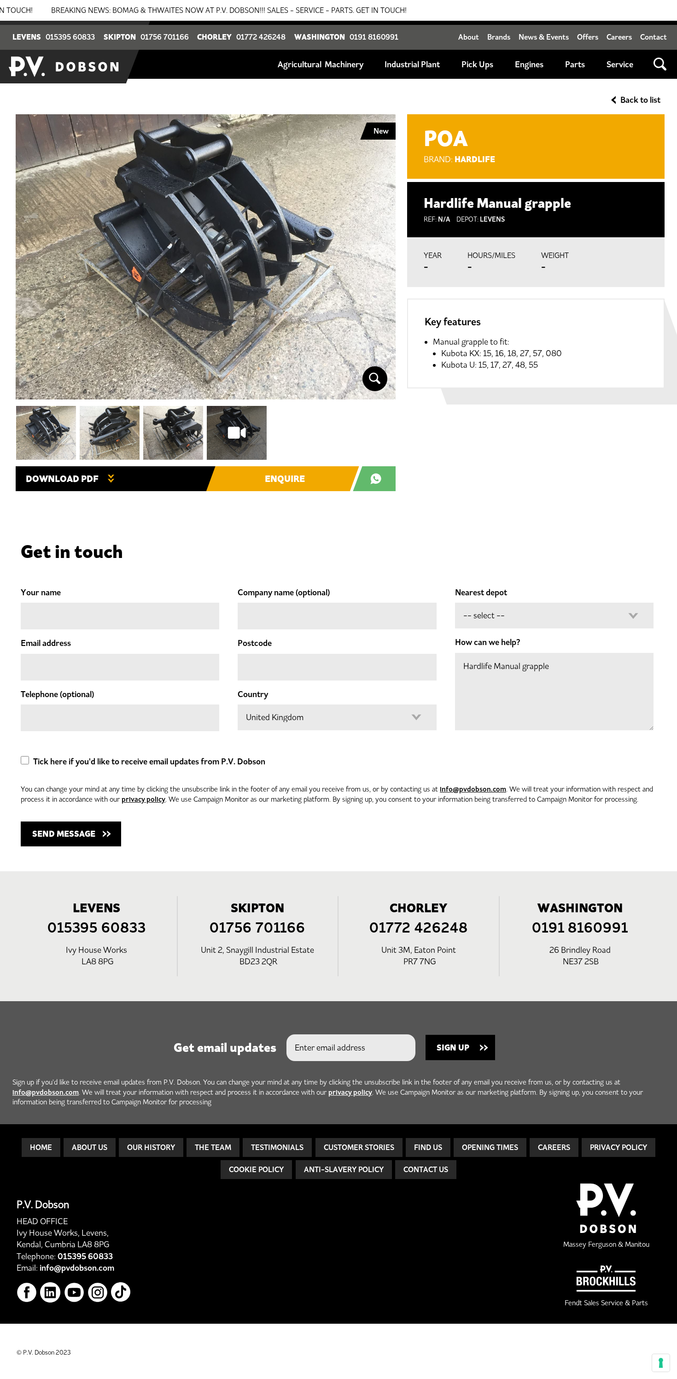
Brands (498, 36)
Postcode (255, 643)
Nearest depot (481, 592)
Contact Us (425, 1169)
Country (253, 694)
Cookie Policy (256, 1169)
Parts (575, 64)
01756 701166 (164, 36)
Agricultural (299, 64)
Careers (619, 36)
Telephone (57, 694)
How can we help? (487, 642)
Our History (151, 1147)
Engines (529, 64)
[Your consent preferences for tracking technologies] (661, 1363)
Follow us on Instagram (98, 1292)
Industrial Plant (412, 64)
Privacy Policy (618, 1147)
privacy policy (143, 799)
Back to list (640, 100)
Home (41, 1147)
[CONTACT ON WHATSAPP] (378, 478)
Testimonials (277, 1147)
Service (620, 64)
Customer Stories (359, 1147)
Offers (587, 36)
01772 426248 (261, 36)
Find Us (428, 1147)
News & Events (544, 36)
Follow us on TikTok (121, 1292)
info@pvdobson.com (473, 789)
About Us (89, 1147)
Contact (653, 36)
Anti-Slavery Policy (344, 1169)
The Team (213, 1147)
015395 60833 (70, 36)
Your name (41, 592)
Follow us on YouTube (74, 1292)
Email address (46, 643)
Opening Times (490, 1147)
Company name (284, 592)
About (468, 36)
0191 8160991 (374, 36)
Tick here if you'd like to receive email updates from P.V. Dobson (149, 762)
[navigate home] (64, 52)
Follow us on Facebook (27, 1292)
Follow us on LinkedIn (50, 1292)
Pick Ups (477, 64)
